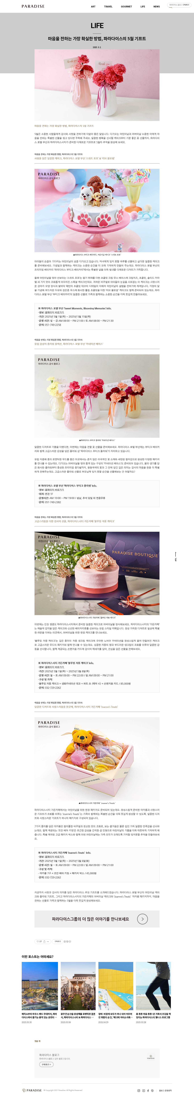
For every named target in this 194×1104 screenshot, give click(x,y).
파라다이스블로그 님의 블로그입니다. (54, 1058)
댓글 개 (37, 1041)
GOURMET (126, 6)
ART (93, 6)
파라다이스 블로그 (49, 1055)
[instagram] (138, 1090)
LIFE (143, 6)
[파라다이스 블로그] (33, 6)
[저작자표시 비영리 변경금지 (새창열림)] (67, 941)
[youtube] (143, 1090)
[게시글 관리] (48, 941)
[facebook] (148, 1091)
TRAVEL (108, 6)
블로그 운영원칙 (165, 1090)
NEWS (157, 6)
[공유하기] (44, 941)
